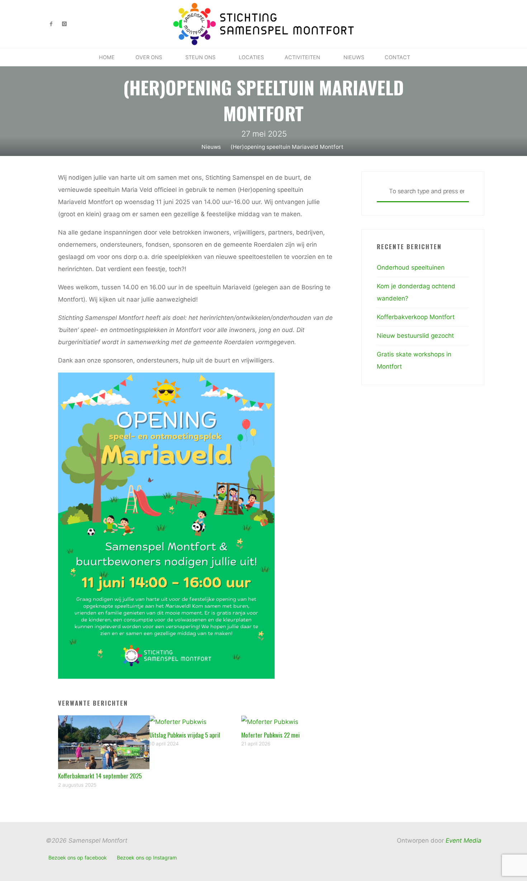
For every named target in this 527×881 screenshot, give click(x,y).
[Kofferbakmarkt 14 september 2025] (104, 741)
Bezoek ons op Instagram (147, 857)
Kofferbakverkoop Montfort (416, 317)
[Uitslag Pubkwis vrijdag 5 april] (177, 721)
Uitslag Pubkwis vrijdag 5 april (184, 734)
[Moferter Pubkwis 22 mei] (269, 721)
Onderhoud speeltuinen (411, 267)
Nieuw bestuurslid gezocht (415, 335)
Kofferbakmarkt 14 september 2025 (100, 775)
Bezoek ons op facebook (77, 857)
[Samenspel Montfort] (263, 23)
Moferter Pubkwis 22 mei (270, 734)
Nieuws (211, 146)
